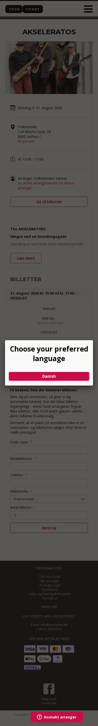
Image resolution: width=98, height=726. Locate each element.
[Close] (92, 340)
